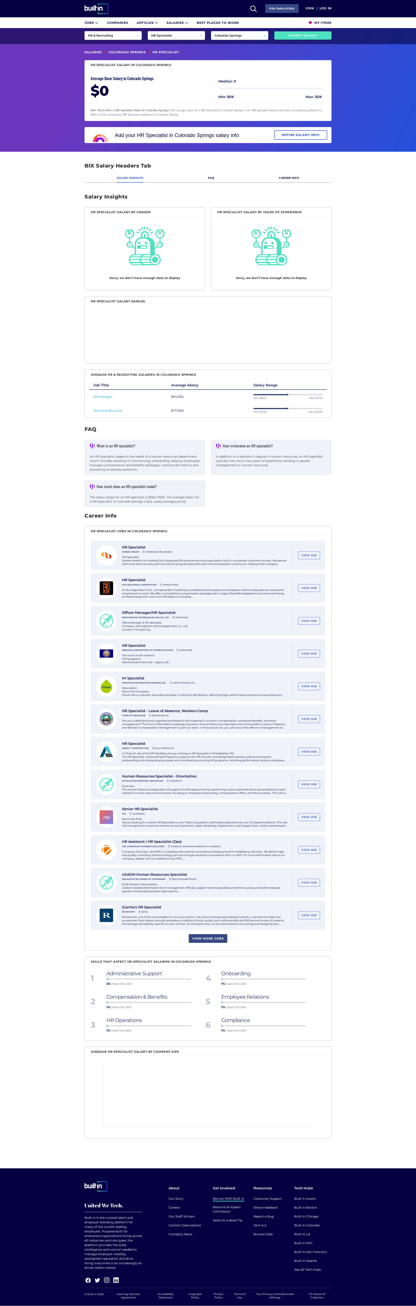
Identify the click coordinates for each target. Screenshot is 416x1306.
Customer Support (268, 1199)
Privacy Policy (218, 1295)
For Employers (282, 8)
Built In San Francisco (310, 1252)
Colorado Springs (127, 52)
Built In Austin (305, 1199)
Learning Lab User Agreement (128, 1295)
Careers (174, 1207)
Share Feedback (266, 1207)
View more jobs (208, 938)
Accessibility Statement (166, 1295)
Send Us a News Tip (227, 1220)
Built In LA (302, 1234)
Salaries (176, 23)
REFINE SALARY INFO (301, 135)
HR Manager (102, 397)
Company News (180, 1234)
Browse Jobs (263, 1234)
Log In (326, 8)
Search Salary (303, 35)
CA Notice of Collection (317, 1295)
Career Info (289, 177)
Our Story (176, 1199)
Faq (211, 177)
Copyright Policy (195, 1295)
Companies (117, 23)
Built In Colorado (307, 1225)
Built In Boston (305, 1207)
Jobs (89, 23)
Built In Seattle (305, 1261)
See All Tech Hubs (307, 1270)
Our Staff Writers (182, 1216)
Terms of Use (239, 1295)
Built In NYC (303, 1243)
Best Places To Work (218, 23)
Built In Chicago (306, 1216)
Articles (146, 23)
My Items (322, 23)
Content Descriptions (185, 1225)
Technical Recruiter (107, 411)
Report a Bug (264, 1216)
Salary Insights (130, 177)
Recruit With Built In (228, 1199)
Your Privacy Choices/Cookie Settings (275, 1295)
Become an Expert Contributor (227, 1209)
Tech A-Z (260, 1225)
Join (310, 8)
